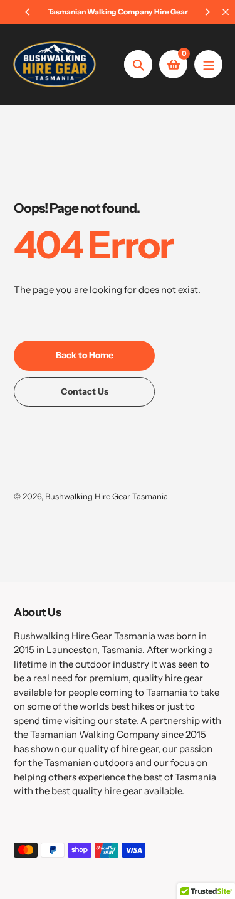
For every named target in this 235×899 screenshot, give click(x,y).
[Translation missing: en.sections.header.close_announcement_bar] (225, 12)
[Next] (207, 12)
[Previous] (28, 12)
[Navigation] (208, 64)
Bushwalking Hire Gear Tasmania (106, 496)
